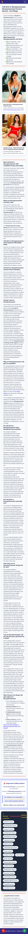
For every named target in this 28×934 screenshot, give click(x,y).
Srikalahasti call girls (9, 888)
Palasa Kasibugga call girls (10, 847)
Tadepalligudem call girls (10, 825)
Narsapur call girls (8, 855)
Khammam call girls (9, 873)
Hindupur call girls (8, 829)
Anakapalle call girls (9, 884)
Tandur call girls (8, 851)
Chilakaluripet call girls (9, 833)
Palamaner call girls (9, 840)
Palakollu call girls (8, 822)
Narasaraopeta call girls (10, 862)
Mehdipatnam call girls (9, 869)
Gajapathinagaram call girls (11, 880)
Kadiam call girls (8, 844)
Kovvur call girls (8, 858)
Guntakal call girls (8, 866)
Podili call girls (19, 855)
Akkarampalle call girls (9, 877)
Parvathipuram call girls (10, 836)
